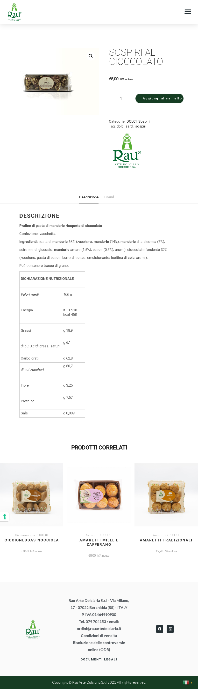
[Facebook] (159, 629)
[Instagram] (170, 629)
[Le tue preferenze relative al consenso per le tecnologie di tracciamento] (4, 516)
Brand (109, 197)
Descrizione (89, 197)
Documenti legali (99, 659)
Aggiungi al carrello (162, 98)
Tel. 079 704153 (92, 621)
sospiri (140, 126)
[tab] (89, 197)
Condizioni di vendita (99, 635)
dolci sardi (125, 126)
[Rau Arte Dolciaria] (127, 151)
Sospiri (144, 121)
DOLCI (132, 121)
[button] (187, 12)
